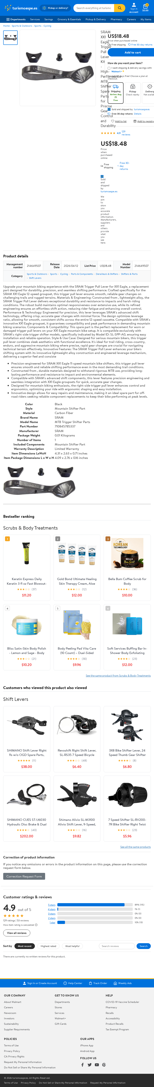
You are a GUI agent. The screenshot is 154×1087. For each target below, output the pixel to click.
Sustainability (11, 1024)
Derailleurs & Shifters (107, 274)
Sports (37, 25)
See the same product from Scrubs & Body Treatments (118, 675)
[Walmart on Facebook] (82, 1065)
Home (6, 25)
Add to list (121, 121)
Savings (49, 19)
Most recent (24, 946)
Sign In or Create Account (42, 983)
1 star (52, 922)
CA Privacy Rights (14, 1056)
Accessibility (113, 1018)
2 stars (51, 918)
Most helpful (72, 946)
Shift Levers (35, 278)
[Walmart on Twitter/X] (89, 1065)
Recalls (109, 1013)
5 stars (51, 904)
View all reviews (16, 933)
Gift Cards (60, 1024)
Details (137, 113)
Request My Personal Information (23, 1062)
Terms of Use (11, 1045)
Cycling (47, 25)
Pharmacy (116, 19)
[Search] (119, 8)
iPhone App (86, 1045)
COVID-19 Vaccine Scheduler (122, 1002)
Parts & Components (82, 274)
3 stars (51, 913)
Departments (17, 19)
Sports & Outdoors (22, 25)
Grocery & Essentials (69, 19)
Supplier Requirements (17, 1029)
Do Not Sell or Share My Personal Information (30, 1067)
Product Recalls (114, 1024)
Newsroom (10, 1013)
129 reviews (126, 133)
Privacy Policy (12, 1051)
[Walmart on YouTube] (97, 1065)
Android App (87, 1051)
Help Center (75, 983)
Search (144, 946)
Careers (131, 19)
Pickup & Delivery (96, 19)
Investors (9, 1018)
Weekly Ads (125, 983)
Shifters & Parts (129, 274)
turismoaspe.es (109, 191)
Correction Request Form (24, 876)
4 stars (51, 909)
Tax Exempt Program (117, 1029)
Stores (58, 1007)
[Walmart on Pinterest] (104, 1065)
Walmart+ (60, 1018)
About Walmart (12, 1002)
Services (35, 19)
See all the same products (135, 847)
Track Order (100, 983)
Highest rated (48, 946)
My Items (146, 19)
